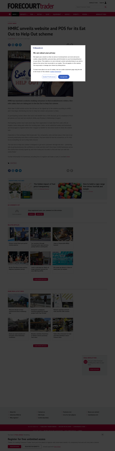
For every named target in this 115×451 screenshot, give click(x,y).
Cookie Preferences (49, 77)
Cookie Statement (55, 71)
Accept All (63, 77)
